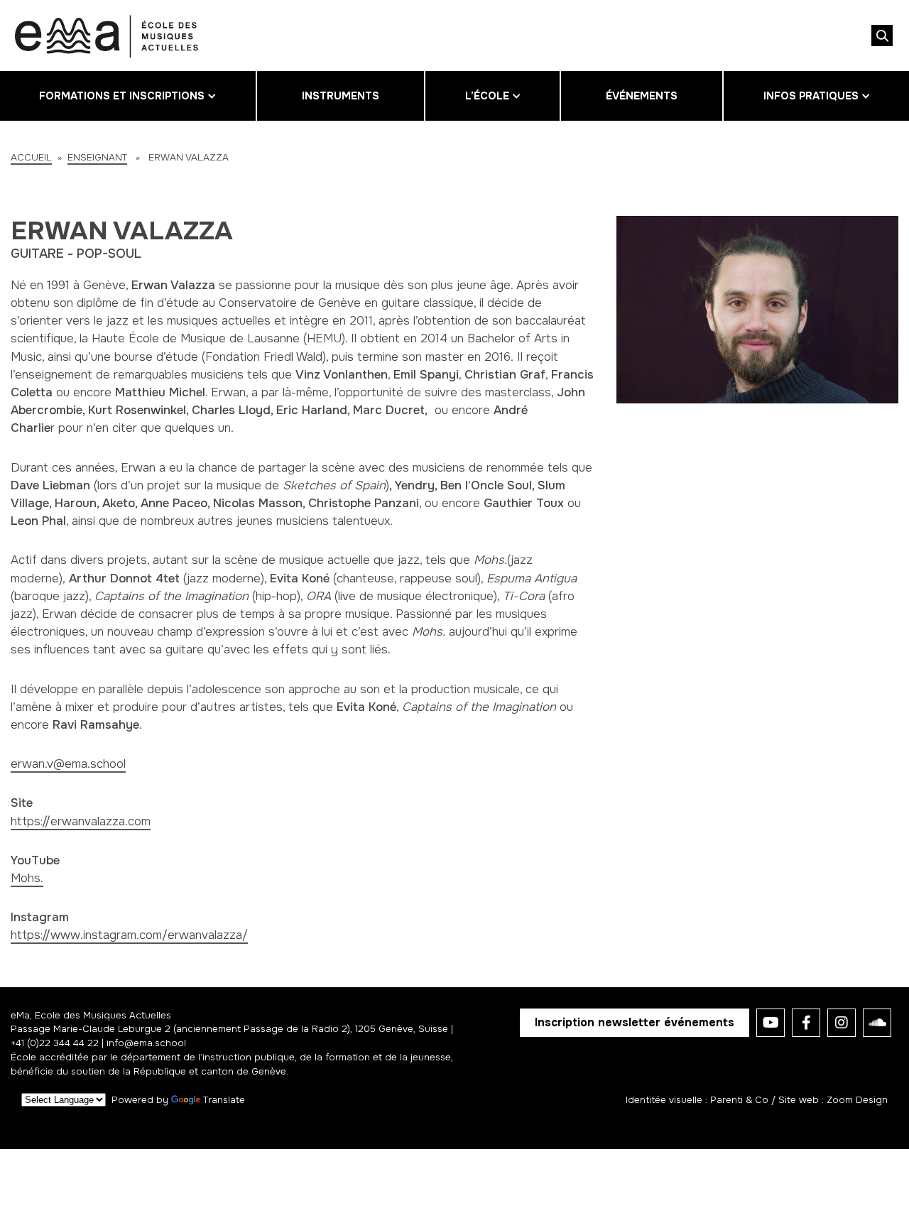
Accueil (31, 157)
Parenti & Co (739, 1100)
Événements (641, 95)
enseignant (97, 157)
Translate (224, 1100)
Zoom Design (857, 1100)
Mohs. (27, 878)
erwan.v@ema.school (68, 763)
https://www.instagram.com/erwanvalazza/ (129, 935)
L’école (487, 95)
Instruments (340, 95)
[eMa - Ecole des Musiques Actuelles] (106, 35)
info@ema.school (146, 1043)
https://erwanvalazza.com (81, 821)
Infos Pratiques (811, 95)
